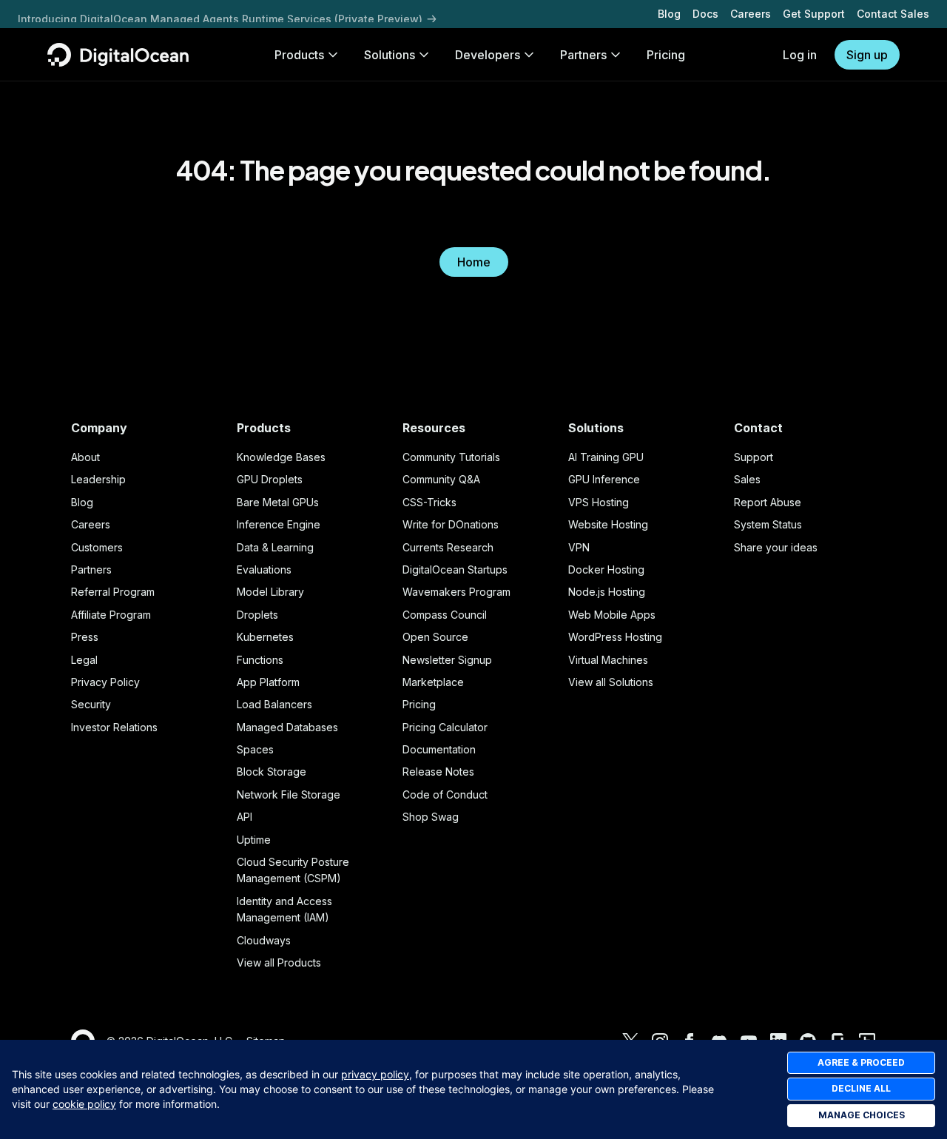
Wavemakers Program (456, 591)
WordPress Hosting (615, 637)
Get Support (814, 13)
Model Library (270, 591)
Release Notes (438, 771)
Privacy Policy (105, 682)
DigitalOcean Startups (455, 569)
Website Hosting (608, 524)
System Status (768, 524)
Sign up (867, 54)
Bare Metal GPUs (278, 502)
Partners (91, 569)
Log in (800, 54)
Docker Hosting (606, 569)
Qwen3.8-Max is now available (98, 13)
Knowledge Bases (281, 457)
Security (91, 704)
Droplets (257, 614)
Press (84, 637)
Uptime (254, 839)
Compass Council (444, 614)
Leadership (98, 479)
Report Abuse (767, 502)
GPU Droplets (270, 479)
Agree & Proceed (861, 1062)
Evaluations (264, 569)
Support (753, 457)
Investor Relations (114, 727)
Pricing (419, 704)
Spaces (255, 749)
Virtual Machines (608, 660)
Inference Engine (278, 524)
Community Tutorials (451, 457)
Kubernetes (265, 637)
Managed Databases (287, 727)
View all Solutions (610, 682)
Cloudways (264, 940)
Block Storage (271, 771)
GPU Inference (604, 479)
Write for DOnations (450, 524)
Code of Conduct (445, 794)
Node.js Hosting (606, 591)
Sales (747, 479)
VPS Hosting (598, 502)
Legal (84, 660)
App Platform (268, 682)
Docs (705, 13)
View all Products (279, 962)
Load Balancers (274, 704)
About (85, 457)
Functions (260, 660)
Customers (97, 547)
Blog (669, 13)
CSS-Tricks (429, 502)
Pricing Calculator (445, 727)
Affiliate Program (111, 614)
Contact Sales (893, 13)
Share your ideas (776, 547)
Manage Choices (861, 1114)
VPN (579, 547)
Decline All (861, 1088)
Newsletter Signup (447, 660)
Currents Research (447, 547)
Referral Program (113, 591)
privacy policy (375, 1074)
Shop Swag (430, 816)
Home (474, 262)
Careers (750, 13)
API (244, 816)
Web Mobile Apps (612, 614)
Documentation (439, 749)
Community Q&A (441, 479)
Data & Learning (275, 547)
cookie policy (84, 1104)
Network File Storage (288, 794)
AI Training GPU (606, 457)
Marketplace (433, 682)
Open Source (435, 637)
